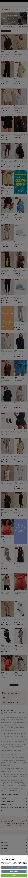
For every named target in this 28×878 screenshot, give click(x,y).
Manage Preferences (14, 871)
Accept (14, 875)
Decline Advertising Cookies (14, 867)
